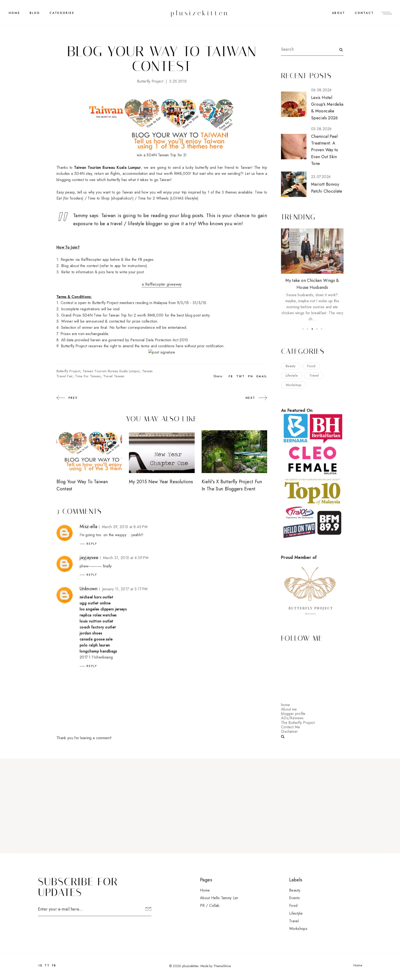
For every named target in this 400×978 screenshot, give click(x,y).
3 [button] (312, 329)
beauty (291, 366)
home (285, 704)
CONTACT (364, 13)
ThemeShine (222, 966)
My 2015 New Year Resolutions (161, 481)
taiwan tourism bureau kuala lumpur (111, 371)
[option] (312, 272)
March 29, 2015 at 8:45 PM (124, 526)
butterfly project (150, 81)
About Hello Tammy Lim (219, 898)
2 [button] (307, 329)
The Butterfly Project (298, 722)
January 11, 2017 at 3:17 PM (125, 589)
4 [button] (317, 329)
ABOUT (338, 13)
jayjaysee (89, 557)
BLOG (35, 13)
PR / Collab (210, 905)
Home (14, 13)
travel (314, 375)
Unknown (89, 588)
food (311, 366)
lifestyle (292, 375)
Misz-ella (88, 526)
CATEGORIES (62, 13)
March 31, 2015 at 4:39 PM (125, 557)
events (294, 898)
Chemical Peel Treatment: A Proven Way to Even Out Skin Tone (324, 149)
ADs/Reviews (292, 718)
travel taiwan (114, 376)
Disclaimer (289, 731)
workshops (298, 928)
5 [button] (321, 329)
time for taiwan (88, 376)
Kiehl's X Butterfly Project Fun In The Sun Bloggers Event (232, 485)
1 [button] (303, 329)
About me (289, 709)
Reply (92, 544)
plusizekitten (200, 13)
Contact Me (290, 727)
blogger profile (293, 713)
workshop (294, 385)
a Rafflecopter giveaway (161, 284)
